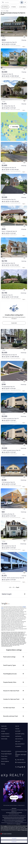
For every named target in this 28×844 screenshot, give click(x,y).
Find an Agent (4, 728)
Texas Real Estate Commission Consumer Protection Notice (14, 818)
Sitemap (3, 763)
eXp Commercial (19, 738)
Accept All (14, 838)
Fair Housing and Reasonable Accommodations (14, 812)
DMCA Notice (14, 808)
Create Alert (14, 323)
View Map (15, 126)
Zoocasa (17, 728)
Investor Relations (5, 733)
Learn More (18, 823)
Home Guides (4, 738)
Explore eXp (3, 726)
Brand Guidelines (5, 761)
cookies (5, 826)
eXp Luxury (17, 741)
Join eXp (3, 731)
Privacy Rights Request (6, 753)
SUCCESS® (17, 731)
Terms (19, 830)
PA (13, 587)
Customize (14, 841)
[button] (14, 594)
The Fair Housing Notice (19, 821)
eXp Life (17, 726)
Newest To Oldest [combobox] (14, 6)
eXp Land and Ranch (20, 743)
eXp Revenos (18, 736)
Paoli (17, 587)
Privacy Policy (4, 756)
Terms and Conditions (6, 751)
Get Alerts (23, 7)
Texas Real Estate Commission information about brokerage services (14, 816)
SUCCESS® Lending (19, 733)
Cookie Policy (4, 758)
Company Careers (5, 736)
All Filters (6, 7)
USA (10, 587)
